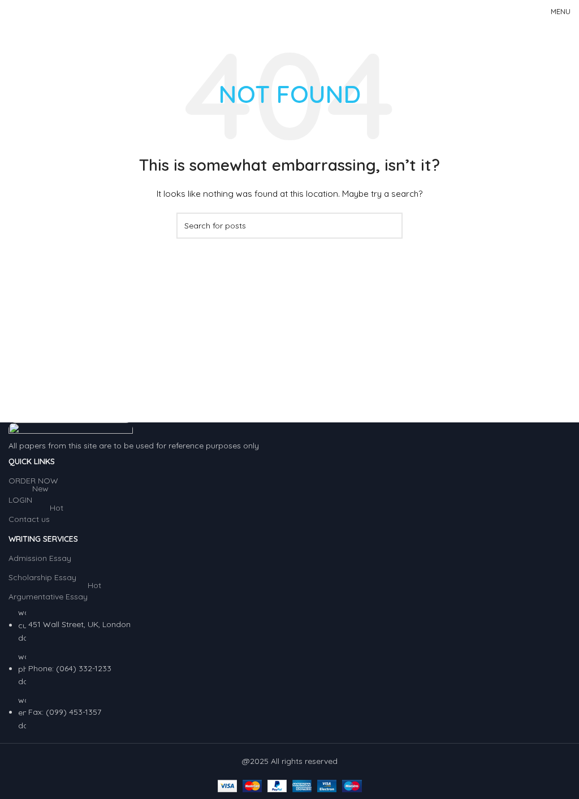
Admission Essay (39, 558)
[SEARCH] (390, 226)
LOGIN (28, 497)
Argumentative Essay (54, 594)
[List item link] (289, 669)
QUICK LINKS (31, 461)
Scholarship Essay (42, 577)
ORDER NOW (33, 481)
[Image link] (70, 430)
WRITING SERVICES (43, 539)
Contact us (35, 516)
